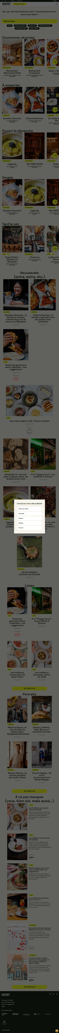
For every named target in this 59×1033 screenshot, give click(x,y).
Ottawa (20, 518)
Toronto (20, 528)
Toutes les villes (23, 509)
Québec (20, 523)
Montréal (21, 513)
